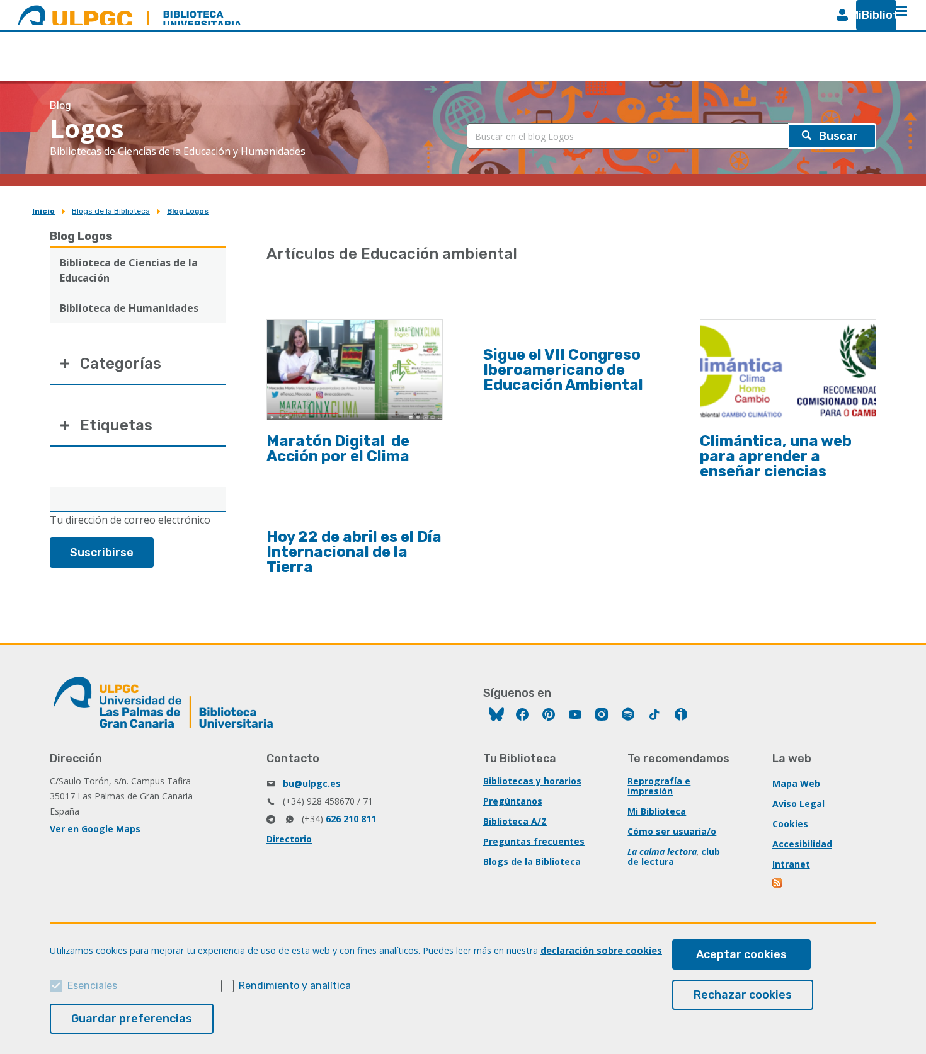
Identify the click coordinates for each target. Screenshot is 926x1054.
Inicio (43, 211)
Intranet (791, 864)
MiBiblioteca (871, 15)
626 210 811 (351, 819)
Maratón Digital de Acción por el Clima (337, 448)
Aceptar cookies (741, 954)
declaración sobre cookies (601, 950)
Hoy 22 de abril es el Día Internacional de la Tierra (354, 552)
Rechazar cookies (743, 995)
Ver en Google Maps (95, 829)
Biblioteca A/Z (515, 821)
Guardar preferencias (131, 1019)
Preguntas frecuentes (534, 841)
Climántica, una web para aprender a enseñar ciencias (776, 456)
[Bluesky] (496, 716)
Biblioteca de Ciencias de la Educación (129, 270)
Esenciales (92, 986)
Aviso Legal (798, 804)
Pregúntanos (512, 801)
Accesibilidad (802, 844)
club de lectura (673, 856)
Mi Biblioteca (656, 811)
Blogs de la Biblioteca (111, 211)
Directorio (289, 839)
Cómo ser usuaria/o (671, 831)
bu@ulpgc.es (312, 783)
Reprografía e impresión (658, 786)
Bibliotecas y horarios (532, 781)
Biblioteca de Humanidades (129, 308)
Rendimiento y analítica (295, 986)
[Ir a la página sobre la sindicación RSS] (778, 884)
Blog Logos (188, 211)
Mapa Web (796, 783)
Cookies (790, 824)
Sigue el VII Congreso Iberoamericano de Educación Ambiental (563, 369)
